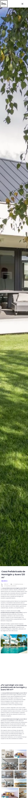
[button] (22, 4)
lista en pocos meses (16, 733)
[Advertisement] (14, 668)
